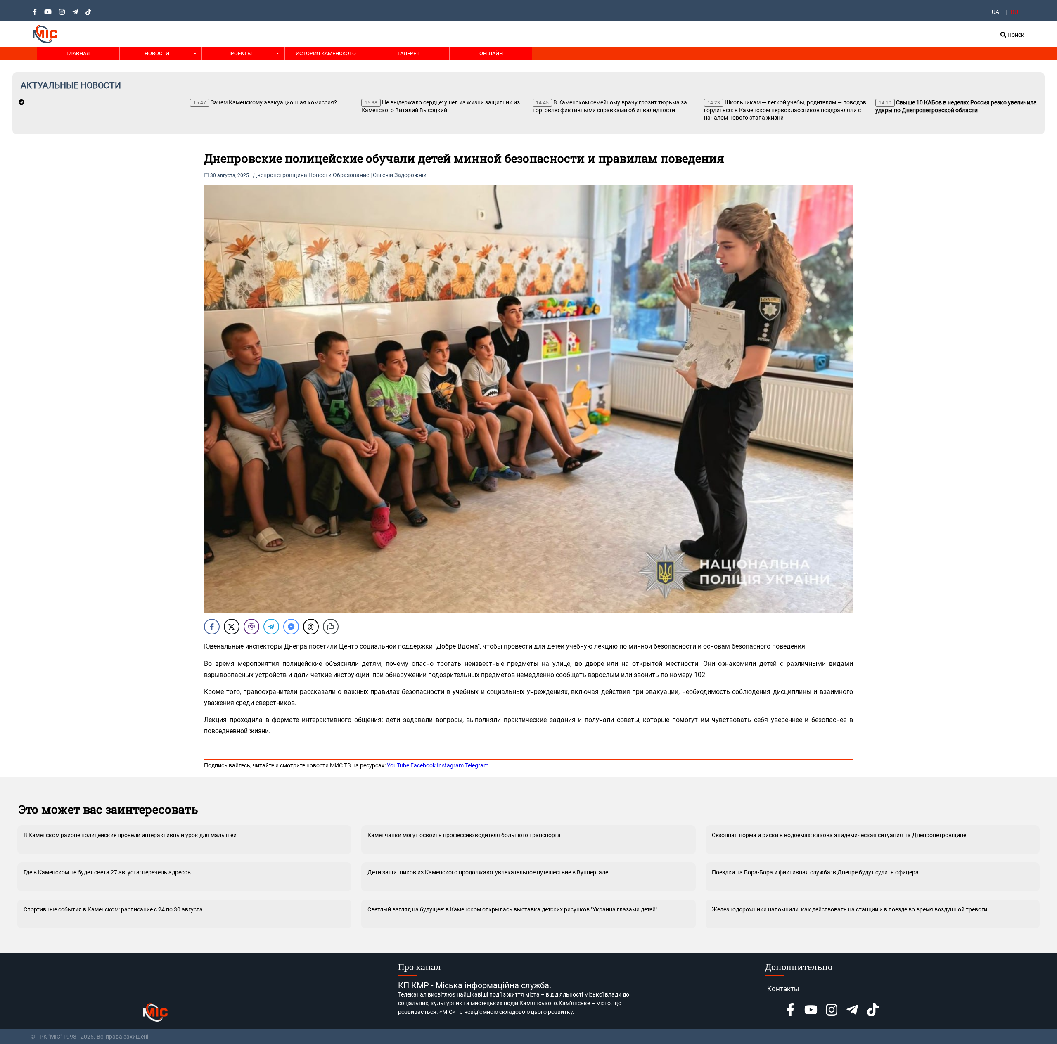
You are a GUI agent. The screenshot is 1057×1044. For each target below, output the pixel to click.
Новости (157, 53)
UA (995, 12)
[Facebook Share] (212, 626)
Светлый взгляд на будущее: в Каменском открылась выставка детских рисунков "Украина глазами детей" (512, 909)
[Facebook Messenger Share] (291, 626)
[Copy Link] (331, 626)
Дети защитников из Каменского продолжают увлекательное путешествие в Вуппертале (487, 872)
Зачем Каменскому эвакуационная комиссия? (265, 102)
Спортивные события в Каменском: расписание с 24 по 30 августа (113, 909)
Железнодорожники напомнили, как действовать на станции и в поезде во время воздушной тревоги (849, 909)
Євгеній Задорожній (400, 175)
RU (1014, 12)
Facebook (423, 765)
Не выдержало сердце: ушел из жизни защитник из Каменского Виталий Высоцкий (440, 106)
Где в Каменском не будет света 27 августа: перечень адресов (107, 872)
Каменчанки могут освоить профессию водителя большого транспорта (464, 835)
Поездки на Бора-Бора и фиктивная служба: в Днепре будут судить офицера (815, 872)
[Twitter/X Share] (231, 626)
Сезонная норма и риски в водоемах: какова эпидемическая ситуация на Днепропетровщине (839, 835)
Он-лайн (491, 53)
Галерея (408, 53)
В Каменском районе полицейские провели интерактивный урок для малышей (130, 835)
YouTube (398, 765)
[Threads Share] (311, 626)
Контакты (783, 989)
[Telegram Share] (271, 626)
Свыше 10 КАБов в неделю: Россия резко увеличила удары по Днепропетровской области (956, 106)
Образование (351, 175)
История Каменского (326, 53)
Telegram (476, 765)
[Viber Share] (251, 626)
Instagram (450, 765)
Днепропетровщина (280, 175)
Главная (78, 53)
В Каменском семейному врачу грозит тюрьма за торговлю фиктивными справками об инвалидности (610, 106)
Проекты (239, 53)
